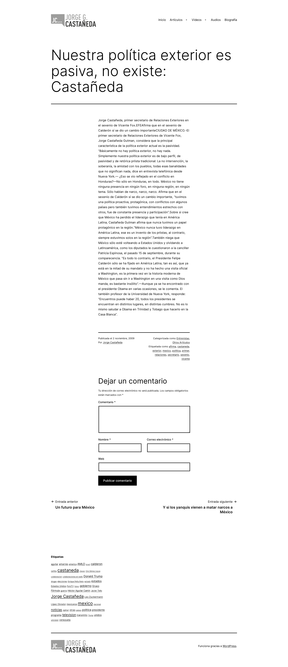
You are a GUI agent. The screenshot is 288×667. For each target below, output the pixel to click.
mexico (167, 350)
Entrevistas (183, 338)
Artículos (176, 20)
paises (78, 610)
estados (96, 581)
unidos (98, 615)
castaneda (183, 346)
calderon (96, 564)
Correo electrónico (160, 439)
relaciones (160, 354)
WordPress (229, 646)
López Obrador (58, 604)
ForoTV (70, 586)
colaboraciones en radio (73, 576)
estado (87, 581)
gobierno (86, 586)
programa (56, 615)
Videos (196, 20)
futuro (76, 586)
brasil (88, 564)
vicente (186, 358)
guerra (64, 590)
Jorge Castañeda (112, 342)
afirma (172, 346)
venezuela (64, 619)
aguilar (54, 564)
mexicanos (72, 604)
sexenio (184, 354)
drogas (54, 581)
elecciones (62, 581)
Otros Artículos (181, 342)
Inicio (162, 20)
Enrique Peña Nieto (76, 581)
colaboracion (56, 576)
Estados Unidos (58, 586)
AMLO (81, 564)
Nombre (104, 439)
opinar (66, 610)
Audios (216, 20)
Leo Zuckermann (93, 596)
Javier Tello (96, 590)
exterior (157, 350)
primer (185, 350)
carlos (54, 571)
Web (101, 458)
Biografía (231, 20)
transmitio (82, 615)
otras (72, 610)
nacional (97, 604)
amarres (63, 564)
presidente (98, 609)
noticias (56, 610)
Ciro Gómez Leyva (93, 571)
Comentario (107, 402)
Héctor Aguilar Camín (79, 590)
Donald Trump (93, 576)
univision (54, 620)
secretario (173, 354)
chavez (82, 571)
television (69, 615)
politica (176, 350)
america (73, 564)
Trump (90, 615)
